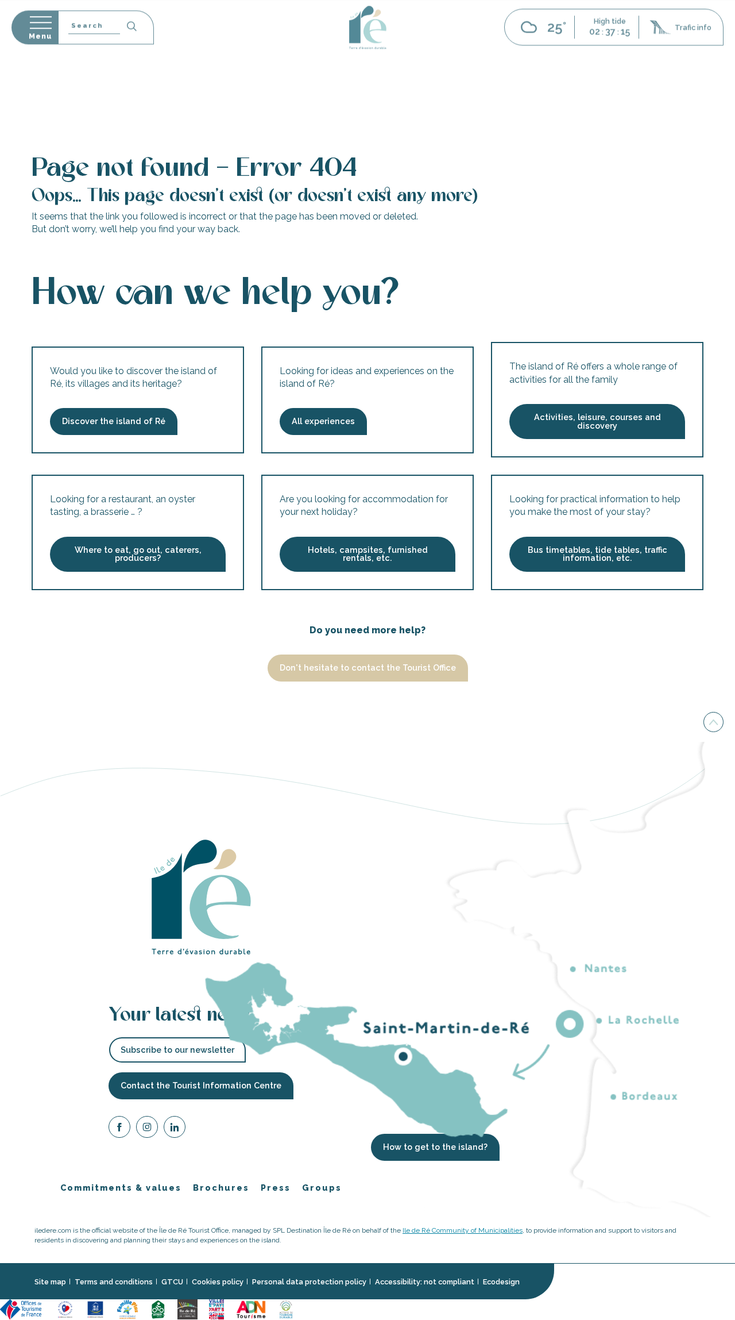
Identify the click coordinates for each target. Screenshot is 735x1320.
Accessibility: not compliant (424, 1281)
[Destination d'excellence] (65, 1308)
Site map (50, 1281)
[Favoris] (694, 40)
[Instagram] (147, 1128)
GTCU (172, 1281)
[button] (720, 39)
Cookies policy (217, 1281)
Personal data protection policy (309, 1281)
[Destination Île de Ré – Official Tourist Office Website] (368, 79)
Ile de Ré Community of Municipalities (463, 1231)
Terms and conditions (114, 1281)
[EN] (720, 39)
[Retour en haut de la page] (713, 722)
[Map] (648, 40)
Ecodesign (501, 1281)
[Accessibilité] (670, 38)
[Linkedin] (174, 1128)
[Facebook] (119, 1128)
